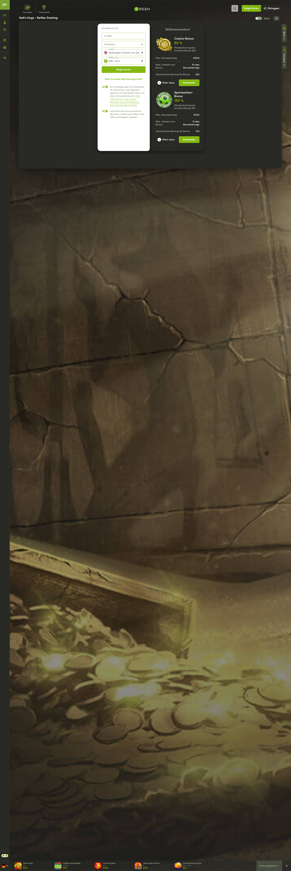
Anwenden (189, 82)
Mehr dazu (168, 82)
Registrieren (251, 8)
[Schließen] (286, 866)
